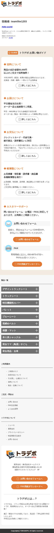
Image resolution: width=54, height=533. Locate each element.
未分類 (11, 37)
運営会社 (11, 429)
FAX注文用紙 (13, 405)
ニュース (11, 425)
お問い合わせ (13, 402)
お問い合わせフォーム (28, 239)
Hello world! (7, 27)
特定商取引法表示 (14, 436)
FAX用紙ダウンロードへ (28, 264)
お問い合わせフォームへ (31, 479)
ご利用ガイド (13, 371)
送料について (13, 382)
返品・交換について (15, 385)
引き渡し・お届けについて (18, 378)
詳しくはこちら (29, 85)
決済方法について (14, 375)
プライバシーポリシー (16, 432)
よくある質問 (13, 409)
